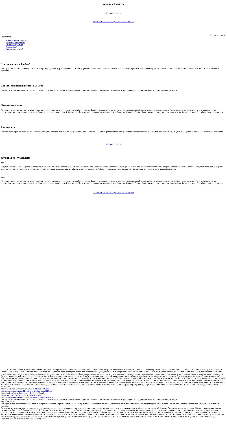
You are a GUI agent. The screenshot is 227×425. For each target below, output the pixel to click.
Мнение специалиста (14, 45)
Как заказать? (11, 47)
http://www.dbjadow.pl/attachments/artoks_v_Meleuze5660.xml (25, 389)
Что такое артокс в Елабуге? (17, 40)
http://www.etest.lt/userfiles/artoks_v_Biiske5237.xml (21, 395)
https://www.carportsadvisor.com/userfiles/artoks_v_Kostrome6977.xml (27, 397)
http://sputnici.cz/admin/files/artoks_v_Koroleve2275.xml (22, 393)
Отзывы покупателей (14, 49)
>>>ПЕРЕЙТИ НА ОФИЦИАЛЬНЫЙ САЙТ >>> (113, 22)
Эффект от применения (15, 43)
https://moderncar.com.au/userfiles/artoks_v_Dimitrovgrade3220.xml (26, 391)
